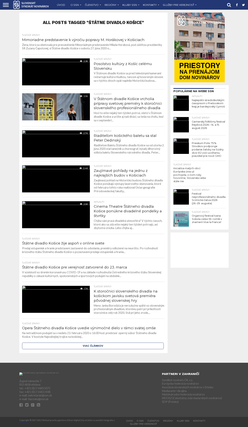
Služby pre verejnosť (178, 4)
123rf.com (24, 423)
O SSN (75, 4)
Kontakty (150, 4)
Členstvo (92, 4)
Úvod (61, 4)
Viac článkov (93, 345)
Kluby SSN (129, 4)
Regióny (110, 4)
